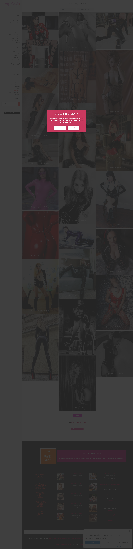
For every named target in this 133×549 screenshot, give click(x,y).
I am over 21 (59, 128)
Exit (73, 128)
